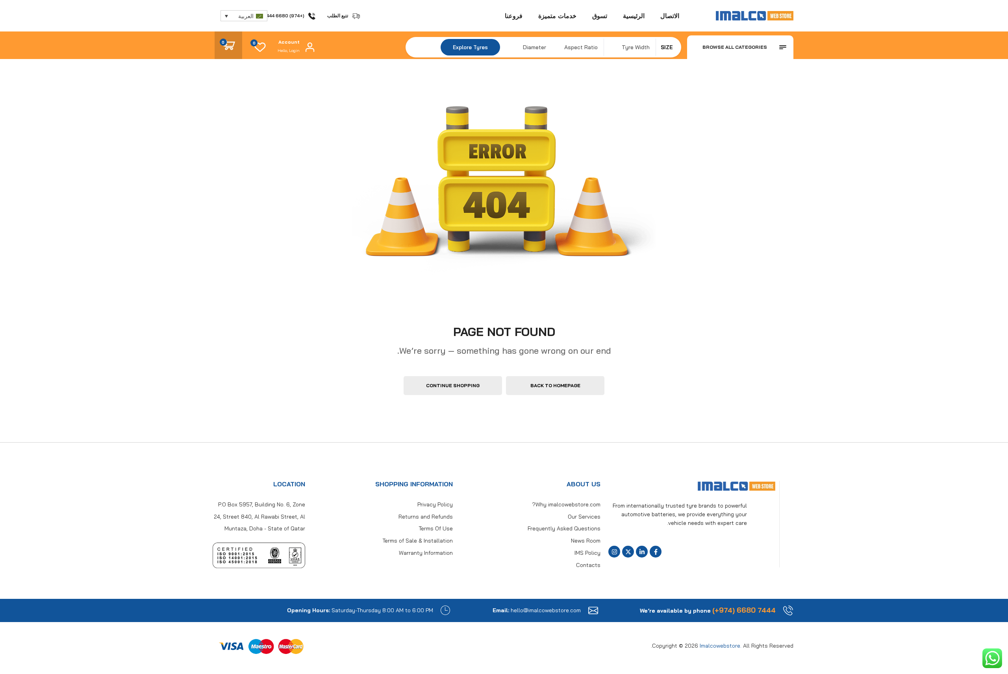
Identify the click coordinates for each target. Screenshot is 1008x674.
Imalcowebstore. (720, 645)
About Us (583, 484)
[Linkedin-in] (642, 552)
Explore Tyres (470, 47)
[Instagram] (614, 552)
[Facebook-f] (656, 552)
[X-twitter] (628, 552)
